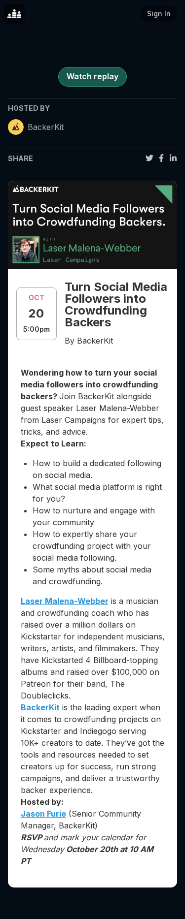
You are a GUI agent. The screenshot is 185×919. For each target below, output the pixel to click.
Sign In (159, 13)
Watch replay (92, 76)
